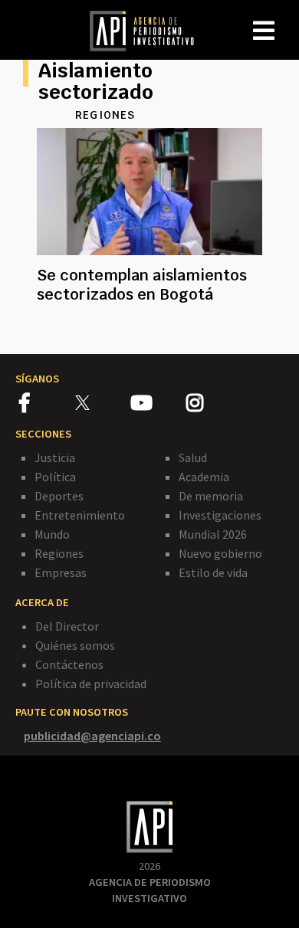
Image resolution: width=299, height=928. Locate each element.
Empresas (60, 572)
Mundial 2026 (213, 534)
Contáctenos (69, 664)
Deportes (59, 495)
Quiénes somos (75, 645)
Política (55, 476)
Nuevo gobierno (220, 553)
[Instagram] (213, 405)
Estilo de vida (213, 572)
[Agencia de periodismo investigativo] (149, 30)
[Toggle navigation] (287, 18)
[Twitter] (101, 403)
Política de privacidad (90, 683)
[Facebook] (47, 405)
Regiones (59, 553)
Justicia (54, 457)
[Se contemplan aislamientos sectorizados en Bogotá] (149, 328)
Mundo (52, 534)
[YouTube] (158, 405)
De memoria (211, 495)
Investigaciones (220, 515)
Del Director (67, 626)
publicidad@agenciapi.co (92, 735)
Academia (204, 476)
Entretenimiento (79, 515)
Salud (193, 457)
